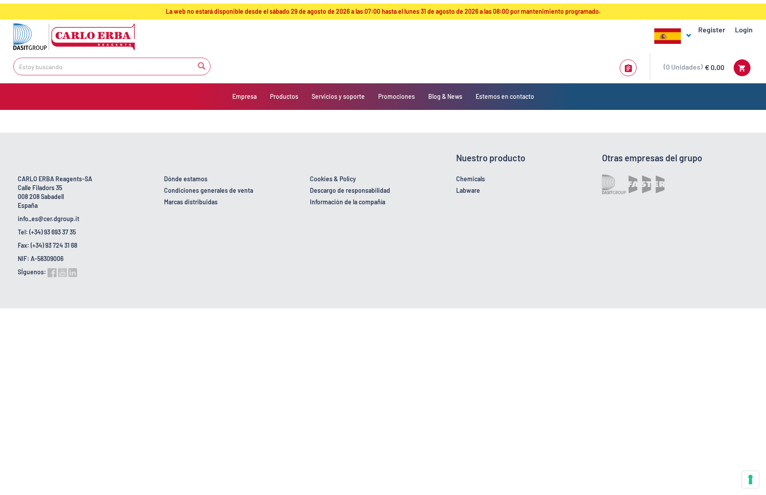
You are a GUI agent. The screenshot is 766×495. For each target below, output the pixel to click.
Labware (468, 190)
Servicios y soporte (338, 96)
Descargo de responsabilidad (350, 190)
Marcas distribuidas (191, 202)
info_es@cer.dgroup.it (48, 218)
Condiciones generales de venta (208, 190)
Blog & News (445, 96)
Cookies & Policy (333, 179)
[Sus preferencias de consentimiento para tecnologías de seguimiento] (750, 479)
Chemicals (470, 179)
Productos (284, 96)
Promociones (396, 96)
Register (711, 29)
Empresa (244, 96)
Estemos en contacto (505, 96)
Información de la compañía (347, 202)
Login (744, 29)
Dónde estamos (185, 179)
